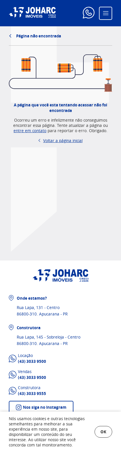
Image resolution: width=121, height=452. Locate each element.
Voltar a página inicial (63, 140)
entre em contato (30, 130)
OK (103, 431)
